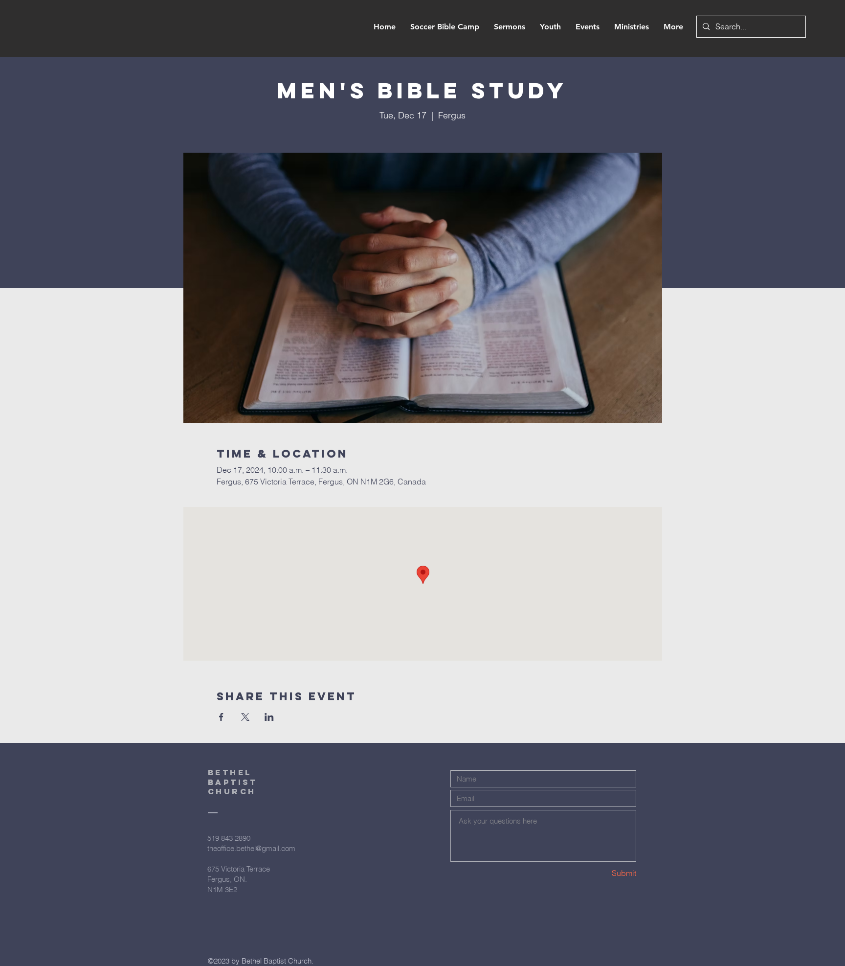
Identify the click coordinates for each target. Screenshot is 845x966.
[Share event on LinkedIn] (269, 717)
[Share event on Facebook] (221, 717)
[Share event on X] (245, 717)
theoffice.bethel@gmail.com (251, 848)
